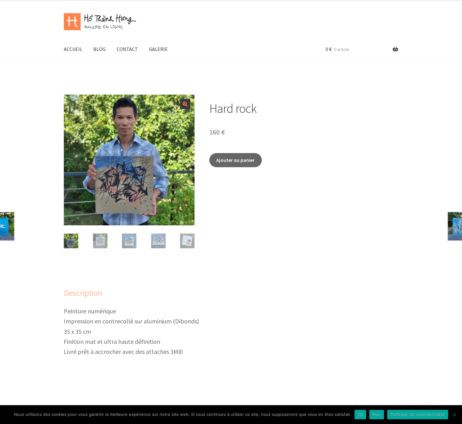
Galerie (158, 49)
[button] (185, 104)
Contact (127, 49)
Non (376, 414)
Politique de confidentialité (417, 414)
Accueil (73, 49)
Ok (360, 414)
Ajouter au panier (235, 160)
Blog (99, 49)
